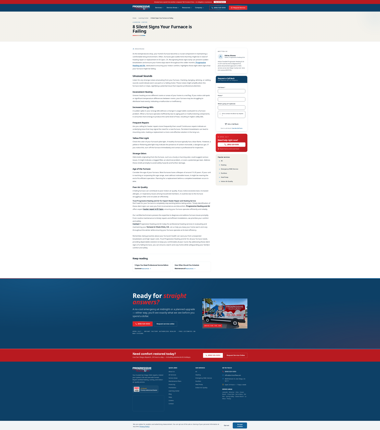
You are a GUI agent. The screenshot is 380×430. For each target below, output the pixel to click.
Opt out (226, 425)
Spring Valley (230, 396)
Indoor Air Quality (227, 181)
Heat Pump (224, 177)
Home (134, 18)
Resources (186, 8)
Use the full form (237, 128)
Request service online (165, 324)
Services (158, 8)
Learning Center (143, 18)
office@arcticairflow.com (233, 375)
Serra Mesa (239, 394)
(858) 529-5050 (233, 144)
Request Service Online (236, 355)
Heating (223, 165)
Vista (237, 392)
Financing (172, 384)
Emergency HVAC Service (229, 169)
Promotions (172, 388)
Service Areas (172, 8)
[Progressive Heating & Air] (141, 8)
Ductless (224, 173)
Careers (171, 400)
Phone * (220, 95)
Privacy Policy (144, 426)
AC (222, 161)
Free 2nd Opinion (220, 2)
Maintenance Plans (175, 381)
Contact (171, 404)
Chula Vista (230, 394)
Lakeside (225, 392)
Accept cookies (240, 425)
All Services (172, 375)
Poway (229, 399)
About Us (172, 372)
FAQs (170, 397)
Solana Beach (239, 396)
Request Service (239, 8)
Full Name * (221, 87)
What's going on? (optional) (226, 104)
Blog (170, 394)
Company (198, 8)
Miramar (231, 392)
